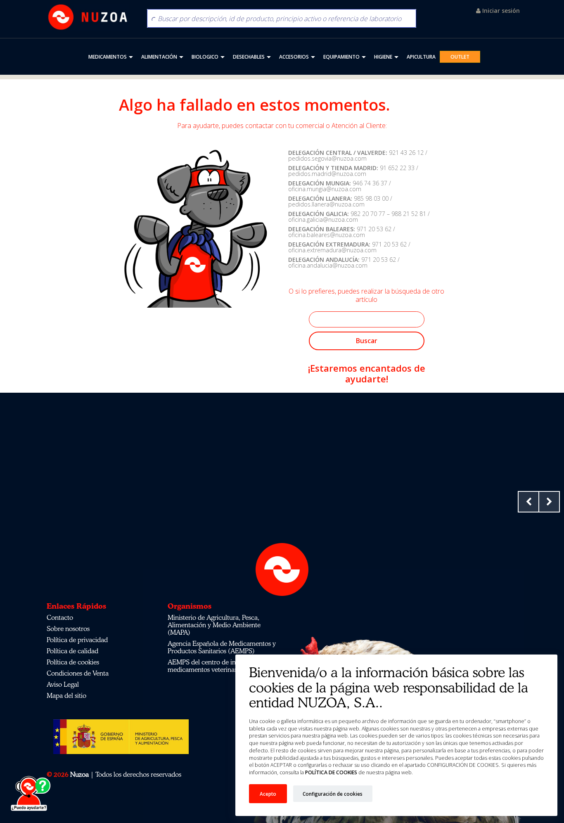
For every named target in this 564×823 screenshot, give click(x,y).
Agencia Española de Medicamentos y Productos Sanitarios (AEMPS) (222, 647)
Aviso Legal (63, 684)
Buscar (366, 340)
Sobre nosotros (68, 628)
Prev (528, 501)
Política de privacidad (77, 640)
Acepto (268, 793)
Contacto (60, 617)
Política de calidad (72, 651)
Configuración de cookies (333, 793)
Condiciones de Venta (78, 673)
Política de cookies (73, 662)
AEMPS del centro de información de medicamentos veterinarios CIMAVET (221, 666)
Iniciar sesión (500, 10)
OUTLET (459, 56)
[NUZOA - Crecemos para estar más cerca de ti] (88, 17)
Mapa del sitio (66, 695)
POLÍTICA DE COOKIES (331, 772)
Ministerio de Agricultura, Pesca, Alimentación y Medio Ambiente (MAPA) (214, 624)
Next (549, 501)
